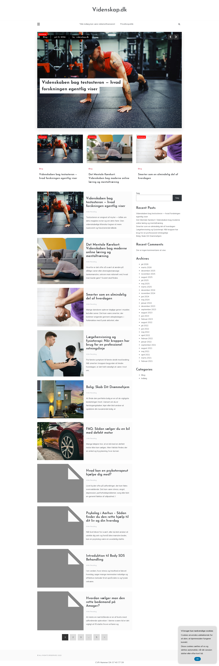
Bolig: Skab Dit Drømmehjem (107, 372)
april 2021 (145, 339)
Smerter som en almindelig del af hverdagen (155, 211)
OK (197, 659)
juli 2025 (144, 265)
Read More (171, 83)
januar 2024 (146, 288)
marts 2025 (146, 272)
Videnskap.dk (109, 10)
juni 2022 (145, 314)
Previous (170, 37)
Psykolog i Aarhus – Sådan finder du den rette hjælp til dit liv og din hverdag (107, 501)
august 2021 (146, 333)
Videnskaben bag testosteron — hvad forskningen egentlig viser (105, 187)
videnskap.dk (85, 37)
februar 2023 (147, 304)
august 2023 (146, 297)
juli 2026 (144, 249)
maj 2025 (145, 268)
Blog (45, 37)
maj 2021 (145, 336)
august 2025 (146, 262)
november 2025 (148, 259)
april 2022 (145, 320)
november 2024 (148, 278)
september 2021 (148, 330)
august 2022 (146, 307)
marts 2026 (146, 252)
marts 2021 (146, 343)
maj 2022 (145, 317)
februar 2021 (147, 346)
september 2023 (148, 294)
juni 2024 (145, 281)
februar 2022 (147, 323)
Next (176, 37)
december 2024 (148, 275)
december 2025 (148, 255)
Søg (138, 178)
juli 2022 (144, 310)
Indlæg (144, 363)
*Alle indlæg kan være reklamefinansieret (97, 24)
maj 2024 (145, 284)
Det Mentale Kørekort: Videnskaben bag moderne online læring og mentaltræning (80, 82)
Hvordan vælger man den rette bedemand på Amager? (105, 587)
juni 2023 (145, 301)
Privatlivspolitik (126, 24)
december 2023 (148, 291)
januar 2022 (146, 326)
